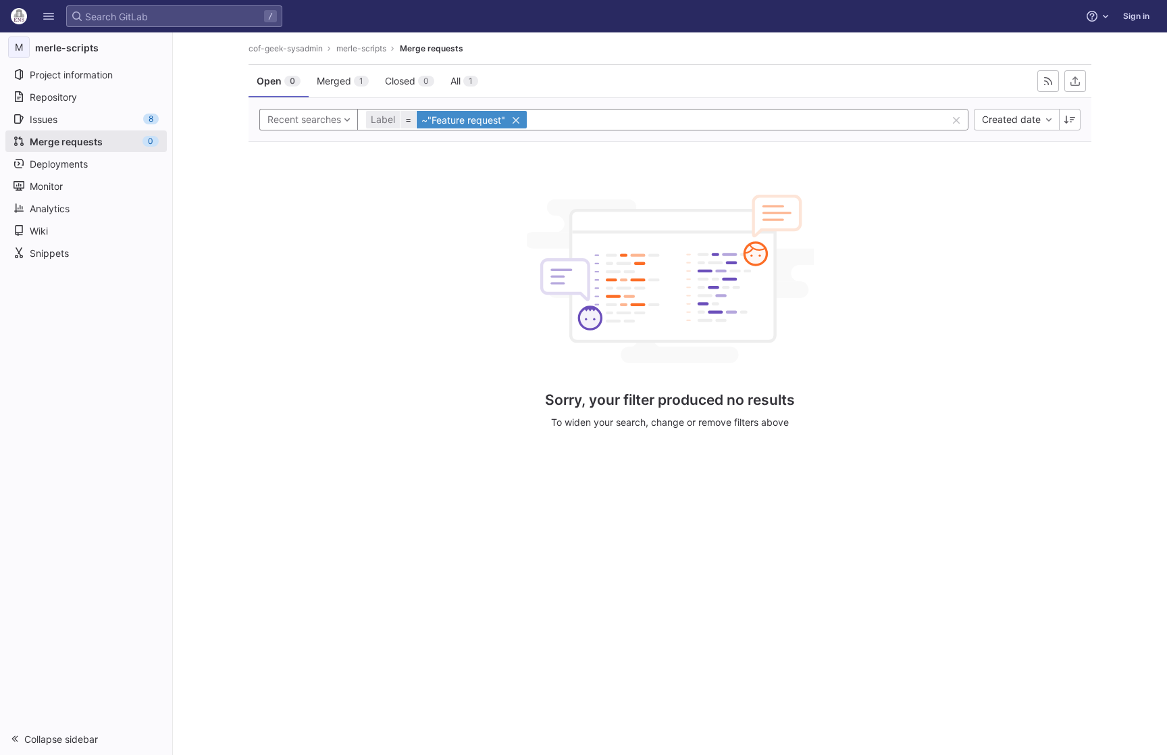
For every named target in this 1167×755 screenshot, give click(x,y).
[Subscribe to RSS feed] (1048, 81)
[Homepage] (18, 16)
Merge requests (431, 48)
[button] (48, 16)
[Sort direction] (1070, 119)
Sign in (1136, 16)
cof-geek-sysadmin (286, 48)
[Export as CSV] (1075, 81)
